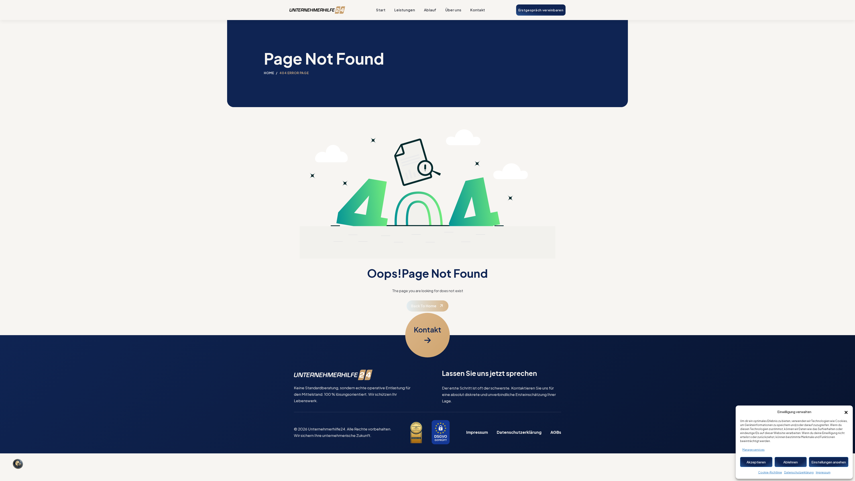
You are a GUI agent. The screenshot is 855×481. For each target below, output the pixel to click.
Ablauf (430, 10)
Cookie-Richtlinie (770, 472)
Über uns (453, 10)
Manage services (753, 449)
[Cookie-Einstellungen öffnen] (17, 464)
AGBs (555, 432)
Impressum (823, 472)
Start (380, 10)
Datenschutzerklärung (799, 472)
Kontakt (477, 10)
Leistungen (404, 10)
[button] (846, 412)
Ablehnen (790, 462)
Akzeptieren (756, 462)
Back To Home (423, 306)
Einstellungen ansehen (828, 462)
